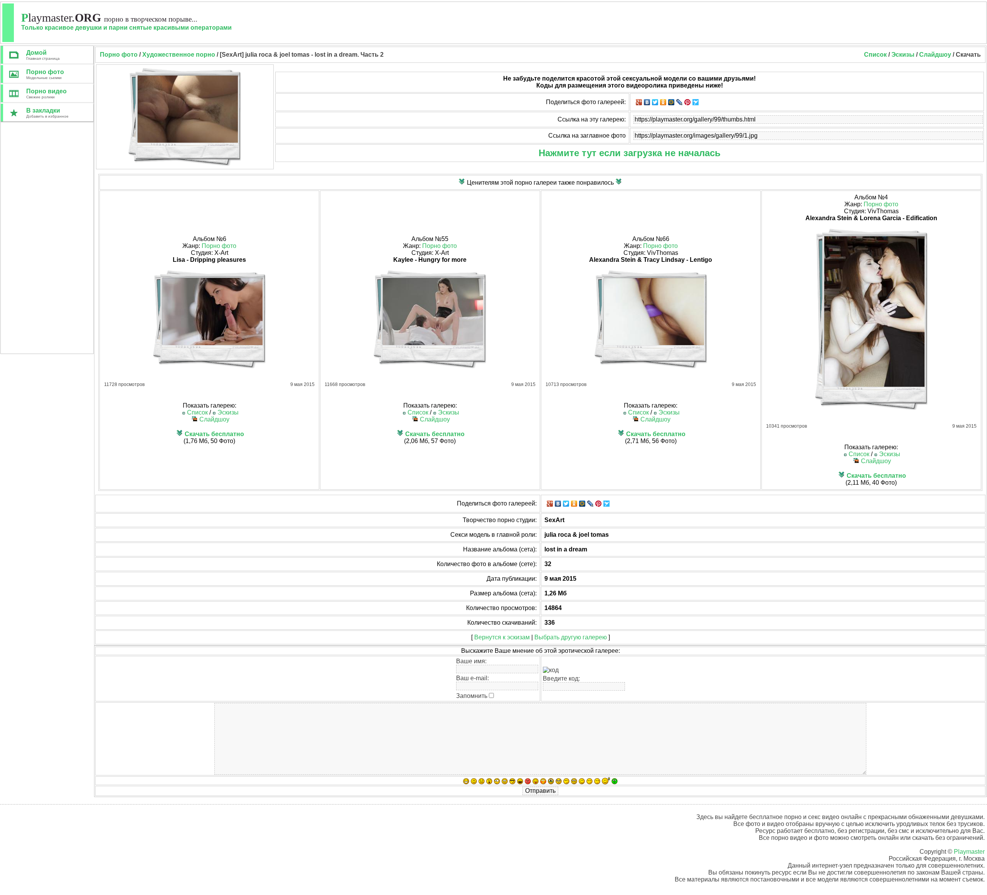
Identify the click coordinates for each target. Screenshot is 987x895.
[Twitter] (655, 102)
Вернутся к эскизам (502, 637)
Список (875, 54)
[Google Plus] (639, 102)
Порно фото (219, 246)
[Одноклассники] (663, 102)
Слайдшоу (935, 54)
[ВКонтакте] (647, 102)
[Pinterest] (688, 102)
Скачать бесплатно (214, 434)
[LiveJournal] (679, 102)
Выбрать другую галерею (570, 637)
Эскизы (903, 54)
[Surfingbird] (696, 102)
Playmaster (969, 851)
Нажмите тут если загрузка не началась (630, 153)
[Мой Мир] (671, 102)
